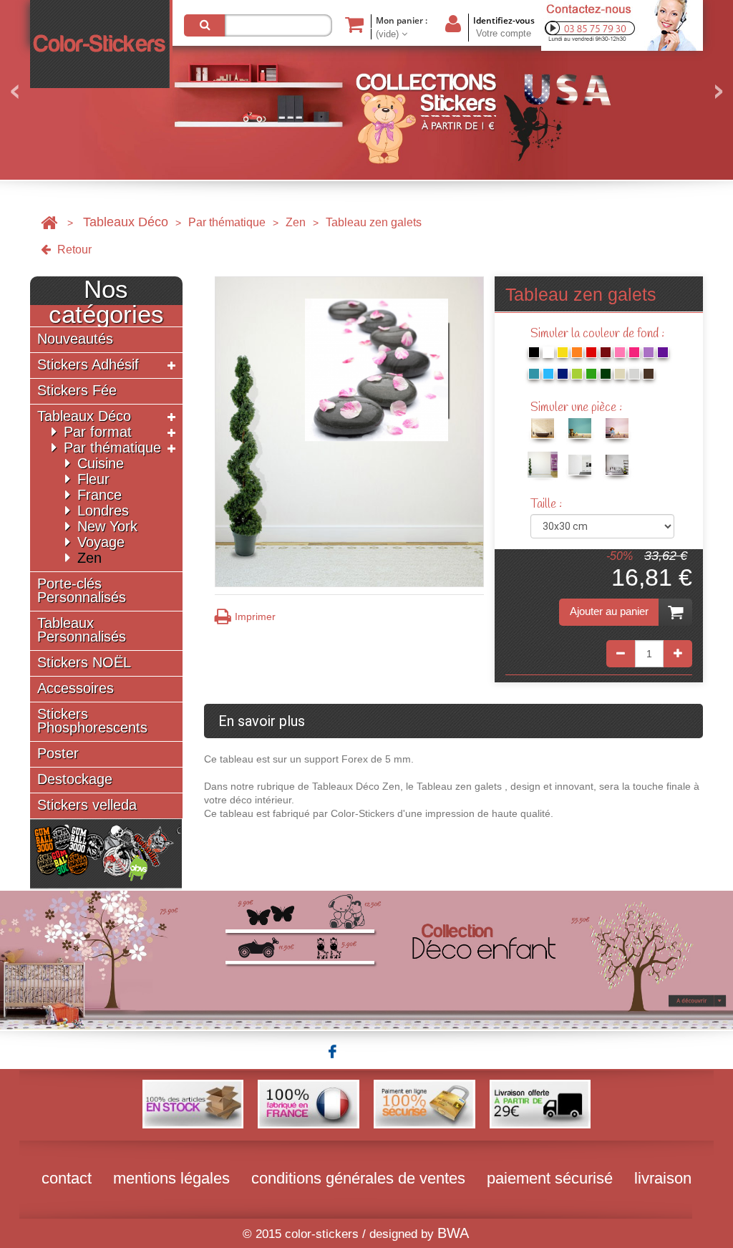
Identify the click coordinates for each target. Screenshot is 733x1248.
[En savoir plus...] (366, 959)
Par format (98, 432)
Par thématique (227, 222)
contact (67, 1178)
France (99, 495)
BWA (453, 1233)
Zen (296, 222)
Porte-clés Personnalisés (81, 590)
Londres (103, 510)
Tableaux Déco (125, 222)
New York (107, 526)
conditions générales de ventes (358, 1178)
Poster (58, 753)
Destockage (74, 779)
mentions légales (171, 1178)
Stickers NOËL (84, 662)
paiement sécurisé (550, 1178)
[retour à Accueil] (49, 222)
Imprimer (255, 616)
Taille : (547, 504)
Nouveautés (75, 339)
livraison (662, 1178)
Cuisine (100, 463)
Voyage (101, 542)
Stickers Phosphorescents (92, 721)
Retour (73, 249)
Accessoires (75, 688)
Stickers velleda (87, 805)
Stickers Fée (77, 390)
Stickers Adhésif (88, 365)
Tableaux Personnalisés (81, 630)
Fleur (93, 479)
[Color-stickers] (101, 44)
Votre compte (503, 33)
